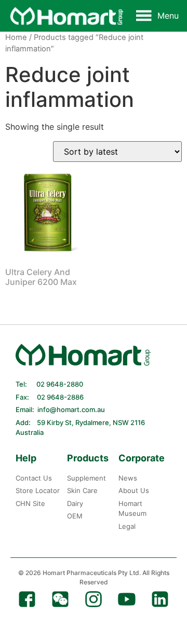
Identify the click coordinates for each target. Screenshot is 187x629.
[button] (168, 15)
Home (16, 37)
